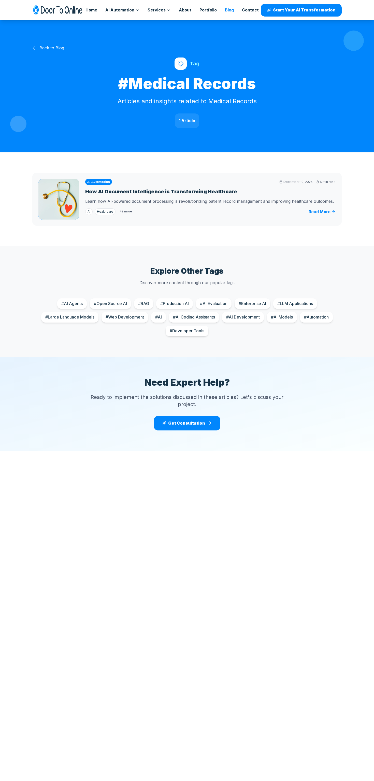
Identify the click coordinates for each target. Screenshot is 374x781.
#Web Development (125, 317)
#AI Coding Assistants (194, 317)
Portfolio (208, 9)
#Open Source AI (110, 303)
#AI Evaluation (213, 303)
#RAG (143, 303)
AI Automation (119, 9)
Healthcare (105, 211)
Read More (319, 211)
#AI (158, 317)
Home (91, 9)
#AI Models (282, 317)
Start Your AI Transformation (304, 9)
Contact (250, 9)
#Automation (316, 317)
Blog (229, 9)
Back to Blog (51, 47)
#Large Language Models (69, 317)
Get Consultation (186, 423)
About (185, 9)
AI (89, 211)
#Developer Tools (187, 330)
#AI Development (243, 317)
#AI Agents (72, 303)
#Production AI (174, 303)
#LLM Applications (295, 303)
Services (157, 9)
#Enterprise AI (252, 303)
